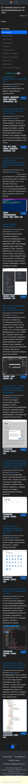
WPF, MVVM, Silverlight (9, 53)
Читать (23, 98)
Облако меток (7, 756)
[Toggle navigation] (16, 2)
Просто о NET (7, 39)
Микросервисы (15, 86)
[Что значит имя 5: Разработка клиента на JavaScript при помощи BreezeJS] (15, 563)
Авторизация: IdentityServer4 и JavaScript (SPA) (14, 79)
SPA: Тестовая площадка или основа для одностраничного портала (14, 308)
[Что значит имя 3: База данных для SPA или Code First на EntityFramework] (15, 715)
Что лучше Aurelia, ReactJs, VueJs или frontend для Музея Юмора (15, 111)
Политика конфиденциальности (14, 764)
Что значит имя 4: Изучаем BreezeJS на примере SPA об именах (14, 591)
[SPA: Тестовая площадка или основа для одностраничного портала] (15, 366)
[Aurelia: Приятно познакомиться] (15, 281)
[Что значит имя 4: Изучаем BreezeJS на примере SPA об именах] (15, 637)
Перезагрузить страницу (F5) (11, 782)
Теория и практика (8, 50)
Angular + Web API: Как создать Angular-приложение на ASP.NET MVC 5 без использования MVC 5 (14, 162)
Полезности (14, 315)
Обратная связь (14, 760)
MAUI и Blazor (7, 60)
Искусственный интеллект (11, 67)
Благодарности (20, 756)
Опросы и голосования (10, 57)
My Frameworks (7, 43)
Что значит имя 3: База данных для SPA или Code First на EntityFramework (14, 665)
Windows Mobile (7, 36)
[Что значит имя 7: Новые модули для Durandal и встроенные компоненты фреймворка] (15, 434)
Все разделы (6, 32)
